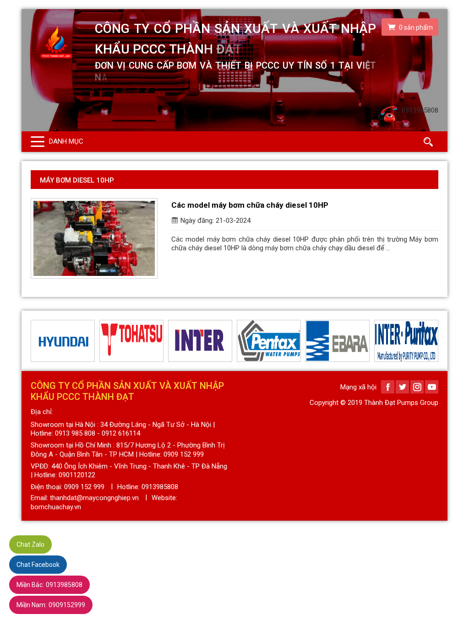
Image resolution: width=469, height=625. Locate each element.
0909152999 (50, 605)
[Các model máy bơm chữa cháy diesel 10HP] (94, 238)
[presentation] (36, 341)
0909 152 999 (84, 487)
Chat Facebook (38, 564)
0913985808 (49, 584)
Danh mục (66, 141)
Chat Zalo (30, 544)
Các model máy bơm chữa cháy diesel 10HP (249, 205)
